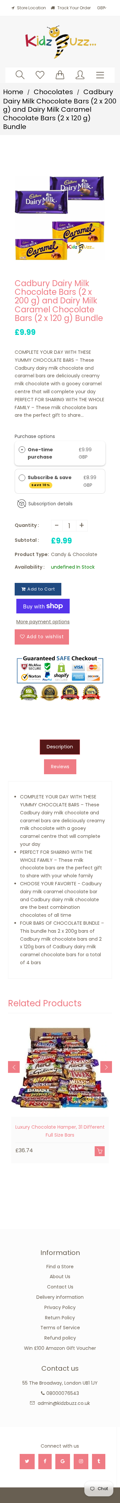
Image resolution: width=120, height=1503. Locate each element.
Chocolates (53, 91)
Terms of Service (60, 1327)
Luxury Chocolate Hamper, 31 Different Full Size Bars (60, 1131)
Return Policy (60, 1317)
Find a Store (60, 1266)
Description (60, 746)
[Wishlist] (40, 74)
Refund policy (60, 1338)
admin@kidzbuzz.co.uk (64, 1403)
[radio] (22, 449)
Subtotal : (27, 540)
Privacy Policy (60, 1307)
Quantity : (27, 525)
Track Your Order (73, 8)
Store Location (31, 8)
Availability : (30, 567)
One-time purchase (40, 453)
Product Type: (32, 554)
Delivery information (60, 1297)
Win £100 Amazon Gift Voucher (60, 1348)
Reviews (60, 766)
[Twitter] (27, 1461)
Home (13, 91)
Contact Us (60, 1287)
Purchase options (35, 436)
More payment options (43, 621)
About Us (60, 1276)
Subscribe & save (50, 480)
